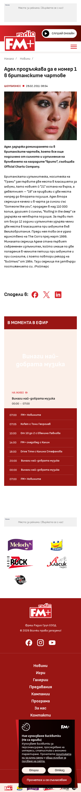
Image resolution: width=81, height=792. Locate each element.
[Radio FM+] (8, 787)
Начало (9, 59)
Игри (40, 672)
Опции (34, 770)
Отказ (60, 770)
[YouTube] (52, 642)
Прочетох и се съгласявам (47, 780)
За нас (40, 708)
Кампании (40, 694)
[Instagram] (40, 642)
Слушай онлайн (63, 33)
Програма (40, 701)
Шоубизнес (12, 86)
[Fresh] (56, 545)
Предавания (40, 686)
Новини (25, 59)
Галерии (40, 679)
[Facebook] (29, 642)
